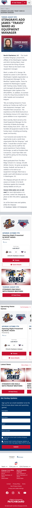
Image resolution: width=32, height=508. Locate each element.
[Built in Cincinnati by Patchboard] (16, 500)
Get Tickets (17, 3)
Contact (9, 484)
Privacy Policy (16, 484)
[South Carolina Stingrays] (4, 2)
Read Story (16, 295)
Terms (23, 484)
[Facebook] (7, 493)
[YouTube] (25, 493)
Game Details (17, 265)
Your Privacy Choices (16, 486)
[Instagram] (13, 493)
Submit (16, 447)
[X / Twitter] (19, 493)
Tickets (17, 260)
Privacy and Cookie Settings (16, 488)
